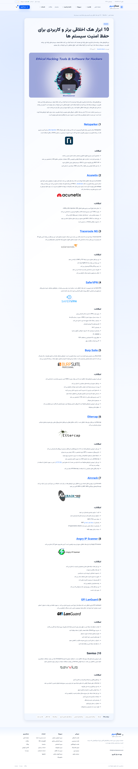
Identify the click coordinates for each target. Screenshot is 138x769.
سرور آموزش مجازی (57, 754)
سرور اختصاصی (58, 744)
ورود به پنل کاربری (117, 754)
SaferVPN (92, 283)
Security (105, 15)
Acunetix (92, 175)
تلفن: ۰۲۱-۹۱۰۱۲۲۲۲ (119, 1)
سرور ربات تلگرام (58, 751)
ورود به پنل (37, 1)
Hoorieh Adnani (101, 49)
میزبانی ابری (76, 751)
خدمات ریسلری (42, 748)
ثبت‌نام (31, 1)
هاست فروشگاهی (75, 744)
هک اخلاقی (47, 717)
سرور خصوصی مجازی (57, 738)
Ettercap (93, 417)
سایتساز (57, 7)
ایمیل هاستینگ (75, 748)
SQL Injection (52, 130)
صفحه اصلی (98, 7)
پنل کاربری (23, 7)
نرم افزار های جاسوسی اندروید (66, 717)
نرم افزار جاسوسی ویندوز (90, 717)
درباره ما (27, 751)
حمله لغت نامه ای (88, 523)
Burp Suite (92, 350)
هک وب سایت (40, 717)
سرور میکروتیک (58, 748)
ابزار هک (99, 717)
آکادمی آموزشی (25, 748)
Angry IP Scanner (87, 539)
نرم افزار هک (54, 717)
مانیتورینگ (59, 757)
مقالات (50, 7)
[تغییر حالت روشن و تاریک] (17, 2)
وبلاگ (27, 744)
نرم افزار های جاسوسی (78, 717)
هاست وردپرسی (75, 741)
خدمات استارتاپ (42, 751)
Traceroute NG (89, 231)
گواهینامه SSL (42, 741)
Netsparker (91, 124)
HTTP (58, 462)
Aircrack (93, 478)
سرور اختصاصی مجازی (57, 741)
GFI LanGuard (89, 600)
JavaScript (77, 184)
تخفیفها (44, 754)
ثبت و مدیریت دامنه (41, 738)
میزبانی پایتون (76, 754)
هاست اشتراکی (75, 738)
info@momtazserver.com (116, 750)
